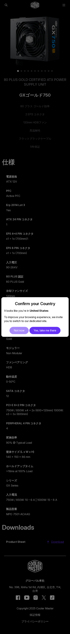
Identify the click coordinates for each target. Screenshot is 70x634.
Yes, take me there (45, 330)
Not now (19, 330)
